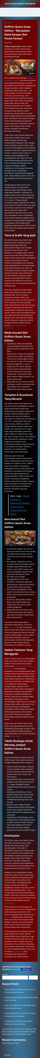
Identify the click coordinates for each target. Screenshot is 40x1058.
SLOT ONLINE (8, 22)
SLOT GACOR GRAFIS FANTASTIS (23, 1055)
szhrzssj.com (9, 903)
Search (4, 974)
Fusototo (16, 1029)
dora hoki (7, 917)
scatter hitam (15, 736)
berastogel (12, 627)
